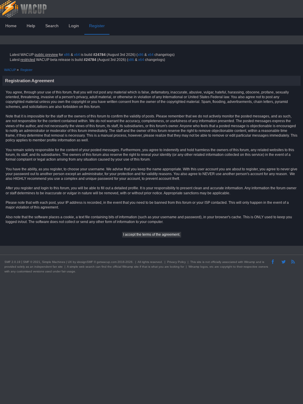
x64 (77, 55)
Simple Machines (53, 262)
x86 (67, 55)
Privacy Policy (176, 262)
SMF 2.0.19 (12, 262)
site (199, 262)
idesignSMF (85, 262)
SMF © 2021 (31, 262)
